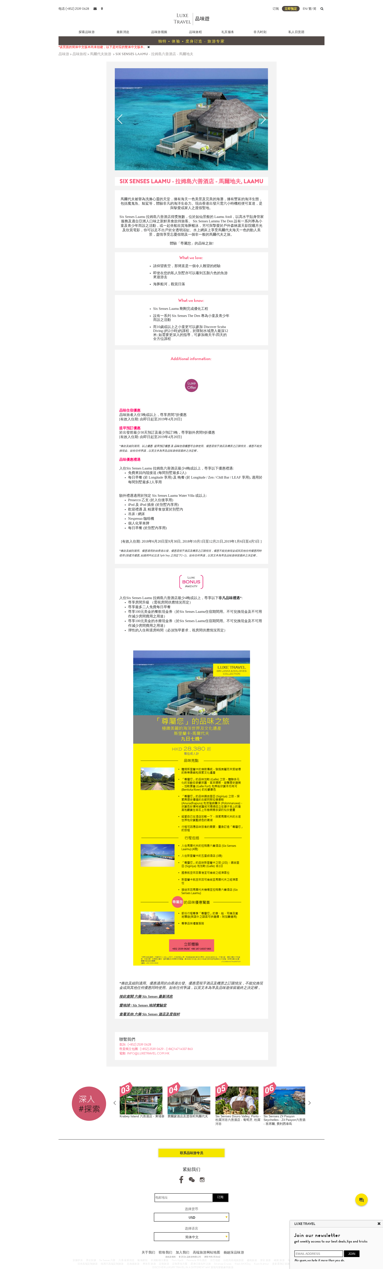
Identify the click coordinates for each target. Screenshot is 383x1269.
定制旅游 (164, 1263)
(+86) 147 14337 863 (179, 1049)
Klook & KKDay (243, 1263)
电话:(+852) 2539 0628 (74, 8)
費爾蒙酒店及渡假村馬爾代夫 (188, 1116)
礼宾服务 (227, 32)
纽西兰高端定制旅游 (112, 1263)
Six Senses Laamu (166, 308)
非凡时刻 (260, 32)
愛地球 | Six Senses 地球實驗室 (142, 1005)
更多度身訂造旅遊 (282, 1263)
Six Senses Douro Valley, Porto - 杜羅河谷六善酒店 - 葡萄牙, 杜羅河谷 (238, 1119)
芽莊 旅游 (265, 1260)
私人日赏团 (296, 32)
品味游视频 (159, 32)
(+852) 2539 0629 (152, 1049)
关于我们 (148, 1252)
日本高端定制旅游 (88, 1263)
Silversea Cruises (223, 1263)
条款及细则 (170, 1256)
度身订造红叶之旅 (201, 1263)
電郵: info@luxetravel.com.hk (144, 1053)
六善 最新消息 (126, 1260)
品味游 (64, 53)
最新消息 (123, 32)
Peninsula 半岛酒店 (197, 1260)
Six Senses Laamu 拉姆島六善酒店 (145, 217)
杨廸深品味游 (234, 1252)
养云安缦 (91, 1260)
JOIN (351, 1253)
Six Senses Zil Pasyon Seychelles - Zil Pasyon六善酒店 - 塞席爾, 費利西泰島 (286, 1119)
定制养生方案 (179, 1263)
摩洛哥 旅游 (149, 1263)
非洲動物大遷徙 (159, 1260)
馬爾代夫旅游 (100, 53)
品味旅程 (195, 32)
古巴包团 (215, 1260)
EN (305, 8)
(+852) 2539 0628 (139, 1044)
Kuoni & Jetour (261, 1263)
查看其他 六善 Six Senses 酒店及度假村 (149, 1014)
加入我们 (183, 1252)
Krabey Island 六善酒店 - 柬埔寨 (142, 1116)
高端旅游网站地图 (206, 1252)
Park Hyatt (178, 1260)
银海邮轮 (142, 1260)
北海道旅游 (133, 1263)
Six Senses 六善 (107, 1260)
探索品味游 (87, 32)
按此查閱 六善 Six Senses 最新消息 (146, 996)
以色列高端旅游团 (233, 1260)
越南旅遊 (252, 1260)
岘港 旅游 (279, 1260)
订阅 (276, 8)
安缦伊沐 (78, 1260)
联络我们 (165, 1252)
